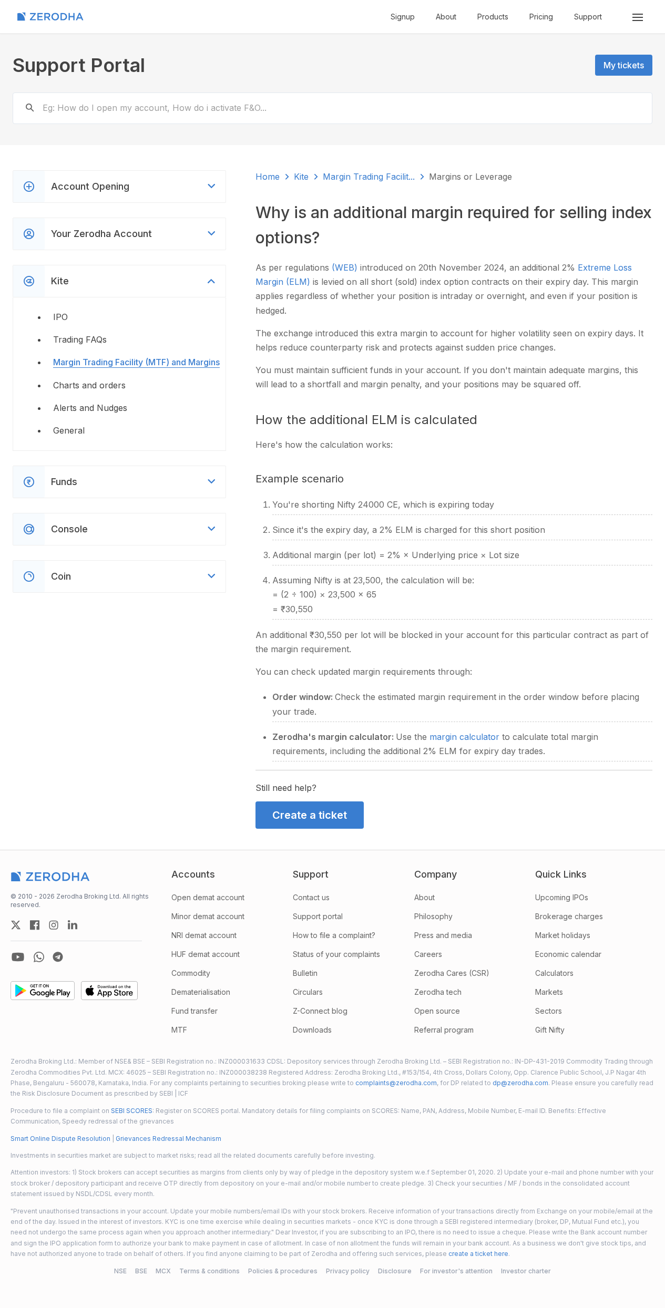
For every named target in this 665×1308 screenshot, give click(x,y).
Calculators (554, 973)
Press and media (443, 935)
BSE (141, 1271)
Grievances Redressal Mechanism (168, 1138)
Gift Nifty (550, 1029)
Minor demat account (207, 916)
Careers (428, 954)
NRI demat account (204, 935)
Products (492, 16)
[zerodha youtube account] (18, 957)
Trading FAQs (80, 339)
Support (588, 16)
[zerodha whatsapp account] (39, 957)
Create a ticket (309, 815)
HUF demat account (205, 954)
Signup (403, 16)
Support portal (318, 916)
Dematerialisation (200, 991)
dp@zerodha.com (520, 1083)
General (69, 430)
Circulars (308, 991)
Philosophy (433, 916)
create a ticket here (478, 1254)
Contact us (311, 897)
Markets (549, 991)
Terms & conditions (209, 1271)
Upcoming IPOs (561, 897)
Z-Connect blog (320, 1010)
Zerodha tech (438, 991)
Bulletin (305, 973)
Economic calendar (568, 954)
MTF (179, 1029)
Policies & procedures (283, 1271)
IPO (60, 317)
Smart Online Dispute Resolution (60, 1138)
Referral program (444, 1029)
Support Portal (79, 65)
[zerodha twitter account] (16, 925)
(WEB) (346, 267)
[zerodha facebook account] (34, 925)
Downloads (312, 1029)
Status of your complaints (336, 954)
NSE (120, 1271)
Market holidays (562, 935)
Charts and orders (89, 385)
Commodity (190, 973)
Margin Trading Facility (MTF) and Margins (136, 362)
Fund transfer (194, 1010)
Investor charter (526, 1271)
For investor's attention (456, 1271)
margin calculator (465, 737)
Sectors (548, 1010)
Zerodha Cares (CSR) (451, 973)
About (446, 16)
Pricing (541, 16)
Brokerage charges (569, 916)
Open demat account (207, 897)
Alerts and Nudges (90, 408)
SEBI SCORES (131, 1111)
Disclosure (395, 1271)
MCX (163, 1271)
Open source (437, 1010)
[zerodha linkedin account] (72, 925)
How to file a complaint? (334, 935)
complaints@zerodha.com (396, 1083)
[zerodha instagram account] (53, 925)
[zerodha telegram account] (58, 957)
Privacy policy (348, 1271)
